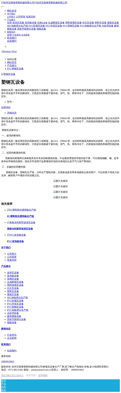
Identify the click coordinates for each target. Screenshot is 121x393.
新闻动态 (6, 328)
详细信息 (12, 113)
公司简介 (12, 254)
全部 (9, 22)
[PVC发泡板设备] (16, 235)
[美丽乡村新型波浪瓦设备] (21, 222)
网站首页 (12, 10)
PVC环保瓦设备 (15, 304)
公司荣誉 (12, 257)
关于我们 (6, 247)
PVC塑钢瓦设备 (15, 68)
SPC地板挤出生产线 (17, 297)
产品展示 (12, 65)
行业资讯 (12, 335)
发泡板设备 (13, 275)
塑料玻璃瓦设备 (15, 285)
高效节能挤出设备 (16, 319)
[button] (6, 51)
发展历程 (12, 260)
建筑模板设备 (14, 316)
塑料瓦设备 (13, 291)
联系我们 (6, 344)
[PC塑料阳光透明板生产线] (21, 210)
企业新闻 (12, 338)
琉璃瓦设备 (13, 279)
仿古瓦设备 (13, 288)
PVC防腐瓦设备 (15, 300)
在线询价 (6, 107)
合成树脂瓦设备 (15, 282)
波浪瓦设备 (13, 272)
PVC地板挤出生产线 (17, 310)
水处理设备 (13, 313)
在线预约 (12, 350)
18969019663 (7, 361)
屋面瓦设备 (13, 294)
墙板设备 (12, 322)
